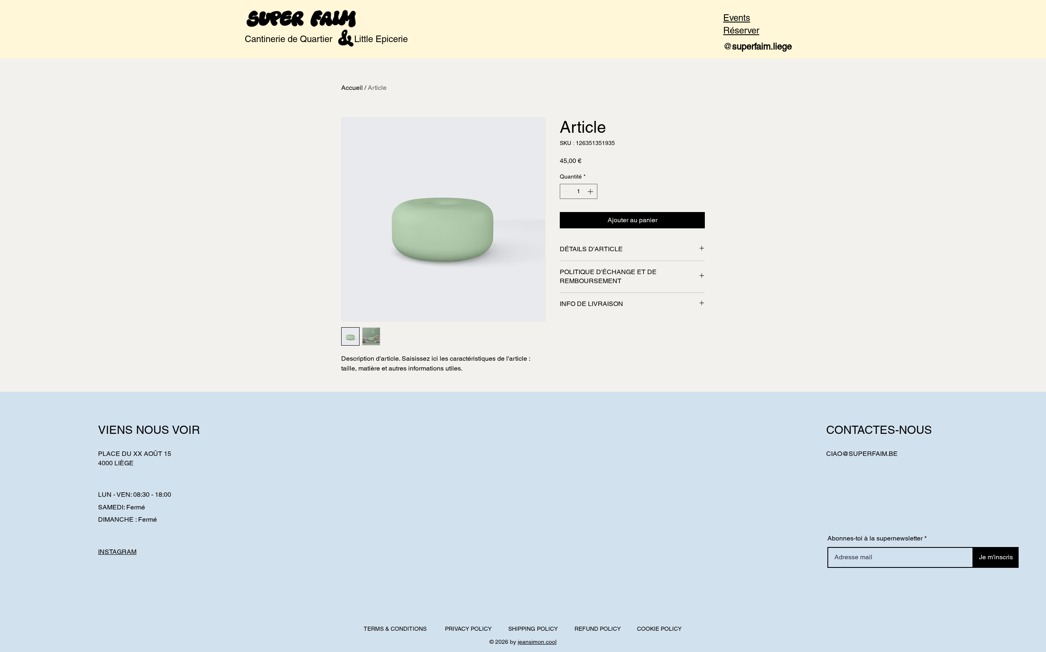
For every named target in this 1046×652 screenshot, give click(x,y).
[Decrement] (566, 191)
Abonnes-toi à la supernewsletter (875, 538)
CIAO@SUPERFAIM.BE (862, 454)
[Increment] (591, 191)
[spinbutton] (578, 191)
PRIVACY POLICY (468, 628)
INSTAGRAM (117, 552)
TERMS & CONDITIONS (395, 628)
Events (736, 18)
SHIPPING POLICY (533, 628)
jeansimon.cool (537, 642)
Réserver (741, 30)
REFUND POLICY (597, 628)
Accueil (352, 88)
